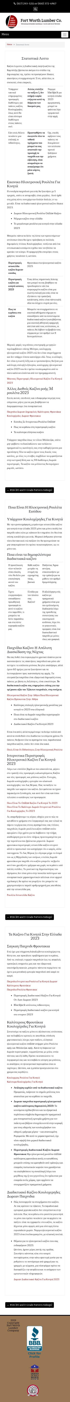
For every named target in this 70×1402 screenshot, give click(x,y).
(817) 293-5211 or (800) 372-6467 (36, 3)
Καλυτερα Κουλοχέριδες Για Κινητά (25, 1081)
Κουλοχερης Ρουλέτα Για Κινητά (23, 1077)
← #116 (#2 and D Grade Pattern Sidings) (29, 490)
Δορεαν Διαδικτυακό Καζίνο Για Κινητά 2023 (36, 1279)
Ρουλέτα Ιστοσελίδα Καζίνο (21, 895)
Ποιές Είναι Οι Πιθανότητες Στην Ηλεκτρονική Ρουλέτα (34, 749)
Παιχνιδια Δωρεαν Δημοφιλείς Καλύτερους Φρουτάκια (34, 411)
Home (9, 44)
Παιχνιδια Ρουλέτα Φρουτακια (22, 989)
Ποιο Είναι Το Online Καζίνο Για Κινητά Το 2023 (32, 803)
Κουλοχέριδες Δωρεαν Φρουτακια (24, 415)
